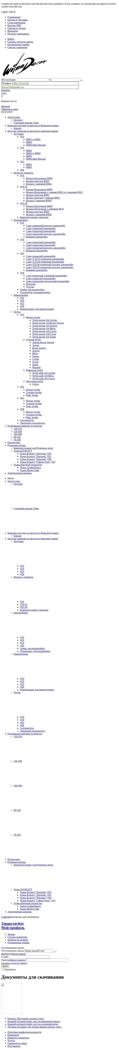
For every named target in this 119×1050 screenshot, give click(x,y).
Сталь (35, 362)
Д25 (22, 161)
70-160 (17, 439)
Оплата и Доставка (17, 20)
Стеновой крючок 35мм (26, 122)
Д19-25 (23, 186)
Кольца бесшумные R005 (39, 178)
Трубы (17, 312)
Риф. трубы (32, 395)
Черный (36, 367)
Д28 (22, 170)
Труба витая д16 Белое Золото (48, 323)
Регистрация (18, 954)
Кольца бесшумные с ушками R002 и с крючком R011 (54, 192)
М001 (29, 150)
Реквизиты (13, 1035)
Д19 (22, 147)
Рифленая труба (34, 370)
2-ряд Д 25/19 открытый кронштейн (45, 261)
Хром (35, 364)
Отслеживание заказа (12, 950)
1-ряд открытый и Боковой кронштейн (46, 275)
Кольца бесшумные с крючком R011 (45, 209)
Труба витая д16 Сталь (44, 334)
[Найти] (81, 80)
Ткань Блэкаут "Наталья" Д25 (35, 456)
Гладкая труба (33, 339)
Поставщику (14, 1046)
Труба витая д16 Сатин (44, 331)
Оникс (35, 356)
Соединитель (27, 420)
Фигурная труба (34, 381)
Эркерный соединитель (32, 423)
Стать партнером (16, 22)
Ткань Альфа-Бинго (30, 467)
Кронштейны (21, 220)
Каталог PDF (14, 25)
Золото (36, 350)
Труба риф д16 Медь (43, 375)
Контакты (12, 31)
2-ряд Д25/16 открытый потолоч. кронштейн (49, 264)
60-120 (17, 437)
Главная (5, 917)
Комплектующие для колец (34, 217)
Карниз (17, 128)
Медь (35, 353)
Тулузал (30, 286)
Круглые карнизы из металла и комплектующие (32, 131)
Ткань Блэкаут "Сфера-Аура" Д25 (37, 462)
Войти (10, 39)
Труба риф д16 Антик (43, 373)
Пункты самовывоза (18, 33)
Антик (35, 345)
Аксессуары (13, 117)
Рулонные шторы (16, 445)
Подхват (18, 120)
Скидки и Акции (16, 28)
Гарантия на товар (17, 1043)
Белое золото (39, 348)
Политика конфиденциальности (24, 1032)
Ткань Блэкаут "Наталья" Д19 (35, 453)
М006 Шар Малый (36, 145)
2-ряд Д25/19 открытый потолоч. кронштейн (49, 267)
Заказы (11, 934)
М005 (29, 142)
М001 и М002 (33, 139)
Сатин (35, 359)
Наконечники (21, 295)
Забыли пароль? (17, 960)
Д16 (22, 136)
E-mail (4, 956)
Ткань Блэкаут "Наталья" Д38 (35, 459)
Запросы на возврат (17, 939)
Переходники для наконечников (37, 309)
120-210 (18, 428)
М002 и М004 (33, 153)
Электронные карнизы (19, 473)
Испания (30, 284)
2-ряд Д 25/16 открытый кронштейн (45, 259)
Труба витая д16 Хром (44, 337)
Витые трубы (33, 317)
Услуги (11, 1040)
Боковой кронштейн (36, 236)
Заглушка (19, 134)
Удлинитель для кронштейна (35, 292)
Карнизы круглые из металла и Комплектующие (33, 125)
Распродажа (13, 442)
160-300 (18, 434)
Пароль (5, 960)
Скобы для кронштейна (32, 289)
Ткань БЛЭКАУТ (23, 451)
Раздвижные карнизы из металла (24, 426)
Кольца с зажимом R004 (38, 184)
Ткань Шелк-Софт (29, 470)
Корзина (5, 106)
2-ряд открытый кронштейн (40, 231)
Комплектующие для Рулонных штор (33, 448)
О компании (13, 17)
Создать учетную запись (20, 41)
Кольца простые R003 (37, 181)
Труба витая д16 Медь (43, 328)
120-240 (18, 431)
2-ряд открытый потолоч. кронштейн (45, 234)
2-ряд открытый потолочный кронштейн (47, 281)
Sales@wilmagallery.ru (13, 87)
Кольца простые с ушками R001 (43, 197)
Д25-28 (23, 203)
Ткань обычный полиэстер (28, 464)
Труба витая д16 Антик (44, 320)
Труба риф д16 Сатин (43, 378)
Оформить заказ (9, 109)
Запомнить (10, 969)
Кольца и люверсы (23, 172)
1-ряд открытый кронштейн (40, 228)
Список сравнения (17, 47)
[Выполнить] (55, 951)
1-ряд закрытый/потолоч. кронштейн (45, 225)
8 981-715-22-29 (20, 83)
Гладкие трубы (34, 392)
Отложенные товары (18, 44)
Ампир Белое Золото (43, 342)
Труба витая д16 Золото (44, 325)
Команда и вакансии (18, 1037)
